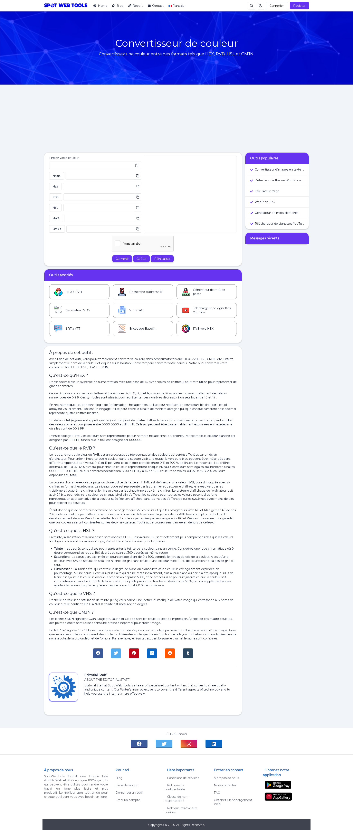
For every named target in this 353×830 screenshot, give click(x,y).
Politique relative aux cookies (181, 810)
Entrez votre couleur (64, 158)
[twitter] (164, 744)
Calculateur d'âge (267, 191)
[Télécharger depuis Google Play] (278, 785)
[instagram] (189, 744)
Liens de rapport (127, 785)
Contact (158, 6)
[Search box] (251, 5)
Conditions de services (182, 778)
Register (299, 6)
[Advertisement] (176, 115)
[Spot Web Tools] (67, 6)
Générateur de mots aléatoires (276, 213)
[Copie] (137, 176)
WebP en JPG (265, 202)
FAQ (217, 792)
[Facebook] (98, 653)
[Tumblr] (188, 653)
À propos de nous (226, 778)
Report (138, 6)
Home (102, 6)
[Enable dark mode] (260, 5)
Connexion (277, 6)
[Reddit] (170, 653)
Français (178, 6)
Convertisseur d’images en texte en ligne (279, 169)
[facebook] (139, 744)
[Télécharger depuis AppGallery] (278, 796)
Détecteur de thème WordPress (278, 180)
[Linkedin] (152, 653)
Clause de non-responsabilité (176, 799)
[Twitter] (116, 653)
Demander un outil (129, 792)
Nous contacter (225, 785)
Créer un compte (128, 800)
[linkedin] (214, 744)
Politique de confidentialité (175, 787)
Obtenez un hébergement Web (233, 802)
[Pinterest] (134, 653)
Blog (120, 6)
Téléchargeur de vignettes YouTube (279, 223)
